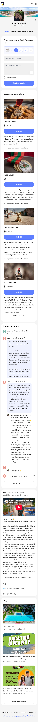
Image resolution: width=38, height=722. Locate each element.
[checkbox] (10, 77)
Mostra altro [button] (17, 315)
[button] (35, 4)
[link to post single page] (19, 617)
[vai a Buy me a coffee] (2, 4)
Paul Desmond (19, 23)
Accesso (30, 4)
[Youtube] (11, 594)
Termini (23, 712)
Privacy (15, 712)
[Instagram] (15, 594)
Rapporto (32, 712)
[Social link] (4, 594)
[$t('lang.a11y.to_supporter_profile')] (8, 415)
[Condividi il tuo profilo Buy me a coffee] (35, 20)
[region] (19, 62)
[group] (19, 125)
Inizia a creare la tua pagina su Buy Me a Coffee (18, 716)
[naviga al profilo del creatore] (19, 16)
